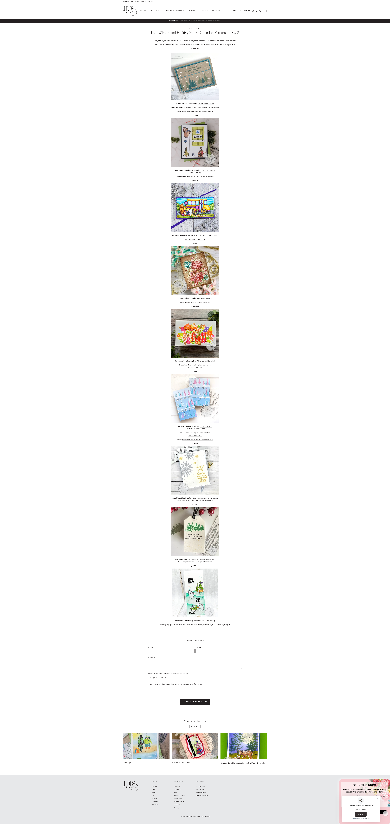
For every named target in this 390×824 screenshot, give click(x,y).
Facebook (189, 45)
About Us (143, 1)
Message (152, 657)
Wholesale (126, 1)
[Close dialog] (388, 781)
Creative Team (200, 786)
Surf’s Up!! (127, 763)
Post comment (158, 678)
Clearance (155, 801)
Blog (175, 792)
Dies (153, 789)
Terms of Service (194, 684)
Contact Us (151, 1)
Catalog (176, 808)
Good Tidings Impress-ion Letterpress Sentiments (195, 562)
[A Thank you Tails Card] (195, 746)
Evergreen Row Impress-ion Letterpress (201, 559)
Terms (194, 816)
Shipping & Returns (179, 795)
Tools (205, 11)
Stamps (143, 11)
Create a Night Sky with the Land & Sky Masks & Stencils (242, 763)
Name (150, 647)
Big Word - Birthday (195, 367)
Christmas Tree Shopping (206, 170)
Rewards (237, 11)
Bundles (216, 11)
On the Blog (197, 29)
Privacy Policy (183, 684)
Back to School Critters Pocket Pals (206, 235)
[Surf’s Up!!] (146, 746)
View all (195, 726)
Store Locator (135, 1)
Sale (226, 11)
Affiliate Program (201, 792)
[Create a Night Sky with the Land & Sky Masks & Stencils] (243, 746)
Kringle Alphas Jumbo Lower (201, 365)
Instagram (181, 45)
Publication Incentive (202, 795)
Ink (153, 795)
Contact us (177, 789)
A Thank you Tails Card (181, 763)
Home (190, 29)
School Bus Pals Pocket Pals (195, 239)
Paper (154, 792)
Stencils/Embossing (175, 11)
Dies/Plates (156, 11)
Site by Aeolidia (206, 816)
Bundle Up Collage (195, 172)
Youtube (197, 45)
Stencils (154, 798)
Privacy (199, 816)
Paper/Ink (193, 11)
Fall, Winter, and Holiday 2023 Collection (199, 41)
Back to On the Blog (196, 702)
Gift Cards (155, 805)
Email (198, 647)
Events (247, 11)
